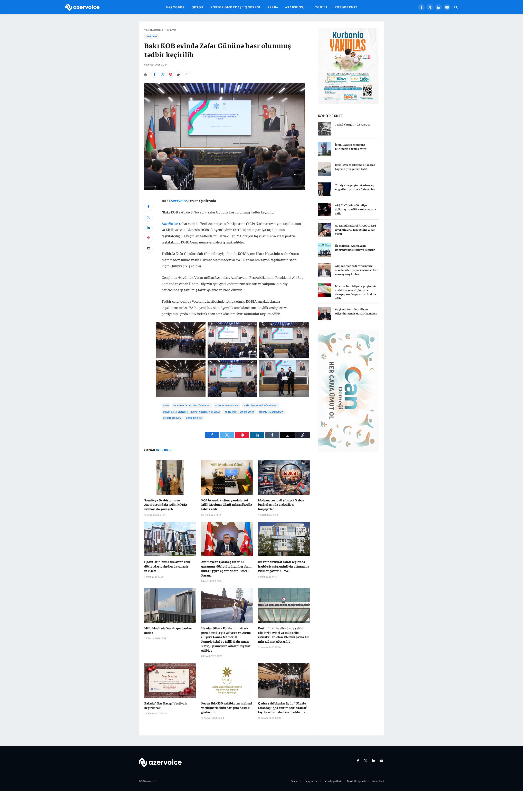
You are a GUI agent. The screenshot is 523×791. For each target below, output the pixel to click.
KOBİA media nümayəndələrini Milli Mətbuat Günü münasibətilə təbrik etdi (226, 504)
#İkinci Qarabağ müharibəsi (260, 405)
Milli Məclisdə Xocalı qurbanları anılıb (168, 630)
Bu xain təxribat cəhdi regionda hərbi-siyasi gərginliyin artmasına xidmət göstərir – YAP (283, 566)
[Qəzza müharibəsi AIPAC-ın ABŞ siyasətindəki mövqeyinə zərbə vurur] (324, 230)
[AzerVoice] (82, 7)
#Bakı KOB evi (194, 418)
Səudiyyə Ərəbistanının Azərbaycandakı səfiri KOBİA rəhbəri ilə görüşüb (165, 504)
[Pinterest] (148, 238)
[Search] (456, 7)
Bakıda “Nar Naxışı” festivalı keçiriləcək (165, 705)
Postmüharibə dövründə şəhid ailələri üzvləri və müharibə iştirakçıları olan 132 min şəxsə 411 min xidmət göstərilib (284, 634)
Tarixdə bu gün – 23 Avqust (352, 124)
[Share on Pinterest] (170, 74)
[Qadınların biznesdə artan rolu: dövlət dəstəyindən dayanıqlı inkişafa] (170, 539)
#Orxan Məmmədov (227, 405)
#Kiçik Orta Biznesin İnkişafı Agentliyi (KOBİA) (191, 412)
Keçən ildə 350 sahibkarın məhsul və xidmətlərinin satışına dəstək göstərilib (226, 707)
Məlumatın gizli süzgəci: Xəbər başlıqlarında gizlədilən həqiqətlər (281, 504)
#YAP (166, 405)
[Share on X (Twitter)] (162, 74)
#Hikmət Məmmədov (271, 412)
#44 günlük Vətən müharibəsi (192, 405)
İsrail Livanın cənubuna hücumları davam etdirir (350, 146)
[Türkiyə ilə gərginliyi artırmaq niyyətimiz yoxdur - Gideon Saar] (324, 189)
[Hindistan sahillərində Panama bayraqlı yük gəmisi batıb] (324, 169)
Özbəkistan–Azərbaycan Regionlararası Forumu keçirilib (355, 247)
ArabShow (295, 7)
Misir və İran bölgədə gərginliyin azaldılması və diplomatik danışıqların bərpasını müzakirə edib (356, 292)
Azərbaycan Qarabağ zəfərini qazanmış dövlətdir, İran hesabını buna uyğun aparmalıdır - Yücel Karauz (226, 568)
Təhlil (321, 7)
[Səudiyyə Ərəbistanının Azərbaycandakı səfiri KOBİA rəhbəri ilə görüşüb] (170, 477)
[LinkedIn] (148, 227)
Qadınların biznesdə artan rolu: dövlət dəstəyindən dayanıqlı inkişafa (167, 566)
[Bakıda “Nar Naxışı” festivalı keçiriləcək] (170, 680)
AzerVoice (179, 200)
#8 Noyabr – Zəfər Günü (239, 412)
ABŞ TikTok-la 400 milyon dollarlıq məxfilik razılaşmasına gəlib (355, 209)
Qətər (197, 7)
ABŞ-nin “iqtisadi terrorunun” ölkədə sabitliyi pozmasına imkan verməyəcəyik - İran (356, 270)
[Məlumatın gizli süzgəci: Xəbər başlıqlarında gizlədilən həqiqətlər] (284, 477)
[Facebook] (148, 207)
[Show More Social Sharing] (186, 74)
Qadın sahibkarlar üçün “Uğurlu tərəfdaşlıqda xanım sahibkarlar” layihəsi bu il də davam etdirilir (282, 707)
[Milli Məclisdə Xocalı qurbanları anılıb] (170, 605)
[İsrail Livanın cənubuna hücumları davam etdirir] (324, 149)
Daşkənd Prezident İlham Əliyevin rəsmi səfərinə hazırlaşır (356, 311)
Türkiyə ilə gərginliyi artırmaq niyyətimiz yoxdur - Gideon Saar (355, 187)
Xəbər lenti (346, 7)
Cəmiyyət (171, 29)
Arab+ (272, 7)
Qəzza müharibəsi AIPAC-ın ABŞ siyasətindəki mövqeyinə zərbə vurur (355, 229)
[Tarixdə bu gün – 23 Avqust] (324, 129)
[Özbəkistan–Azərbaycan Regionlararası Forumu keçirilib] (324, 250)
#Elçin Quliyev (172, 418)
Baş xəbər (175, 7)
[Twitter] (148, 217)
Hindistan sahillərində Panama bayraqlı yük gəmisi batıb (355, 167)
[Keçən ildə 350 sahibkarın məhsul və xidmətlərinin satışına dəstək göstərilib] (227, 680)
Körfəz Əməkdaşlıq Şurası (235, 7)
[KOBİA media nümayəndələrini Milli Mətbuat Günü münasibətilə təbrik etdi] (227, 477)
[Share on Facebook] (154, 74)
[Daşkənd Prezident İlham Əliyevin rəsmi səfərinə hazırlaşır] (324, 313)
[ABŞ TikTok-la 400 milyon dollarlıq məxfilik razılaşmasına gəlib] (324, 209)
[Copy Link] (178, 74)
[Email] (148, 248)
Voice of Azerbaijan (153, 29)
